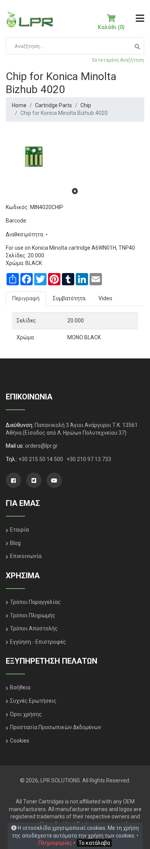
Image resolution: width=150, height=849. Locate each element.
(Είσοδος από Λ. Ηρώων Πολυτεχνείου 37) (75, 433)
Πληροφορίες (55, 843)
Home (19, 105)
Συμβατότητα (69, 298)
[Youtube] (54, 480)
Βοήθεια (20, 687)
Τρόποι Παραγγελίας (35, 602)
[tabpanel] (75, 156)
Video (105, 298)
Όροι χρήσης (26, 714)
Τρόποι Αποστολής (34, 628)
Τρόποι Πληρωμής (32, 615)
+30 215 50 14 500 (41, 459)
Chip (85, 105)
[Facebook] (13, 480)
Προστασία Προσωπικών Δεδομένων (55, 727)
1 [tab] (75, 191)
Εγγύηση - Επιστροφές (38, 642)
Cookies (19, 741)
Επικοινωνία (26, 556)
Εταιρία (19, 530)
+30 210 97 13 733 (89, 459)
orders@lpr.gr (41, 446)
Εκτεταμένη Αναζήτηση (118, 60)
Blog (15, 543)
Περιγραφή (26, 298)
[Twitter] (34, 480)
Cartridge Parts (53, 105)
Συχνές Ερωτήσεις (33, 701)
